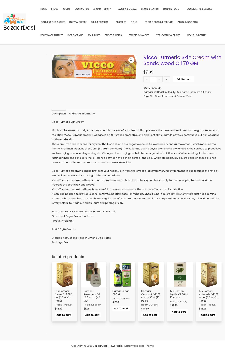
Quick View (64, 286)
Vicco (189, 96)
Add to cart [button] (63, 315)
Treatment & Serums (199, 92)
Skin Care (182, 92)
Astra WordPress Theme (139, 345)
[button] (131, 60)
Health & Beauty (166, 92)
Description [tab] (59, 113)
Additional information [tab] (82, 113)
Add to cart (184, 79)
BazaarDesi (19, 28)
